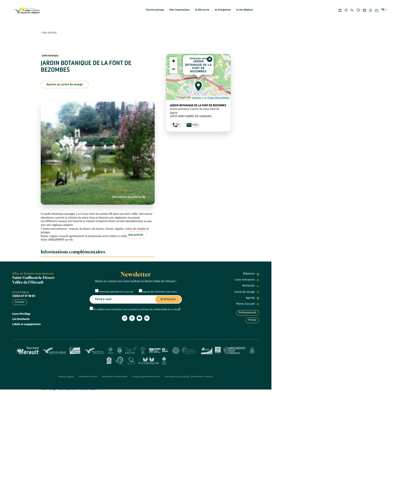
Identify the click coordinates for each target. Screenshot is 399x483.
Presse (252, 320)
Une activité (49, 32)
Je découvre (202, 9)
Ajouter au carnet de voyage (64, 84)
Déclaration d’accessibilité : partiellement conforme (189, 377)
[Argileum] (93, 350)
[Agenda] (364, 10)
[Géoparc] (158, 350)
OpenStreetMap (218, 98)
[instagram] (124, 318)
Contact (19, 302)
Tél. (178, 124)
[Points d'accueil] (371, 10)
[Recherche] (352, 10)
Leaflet (197, 98)
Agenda (250, 298)
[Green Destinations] (206, 350)
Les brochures (21, 319)
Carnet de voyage (244, 292)
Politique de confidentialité (114, 377)
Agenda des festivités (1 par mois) (160, 292)
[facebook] (132, 318)
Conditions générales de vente (146, 377)
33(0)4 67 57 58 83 (23, 296)
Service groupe (155, 9)
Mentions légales (66, 377)
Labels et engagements (26, 324)
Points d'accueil (245, 304)
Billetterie (249, 273)
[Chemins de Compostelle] (190, 350)
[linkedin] (147, 318)
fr (383, 9)
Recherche (248, 285)
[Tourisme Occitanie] (110, 350)
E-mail (194, 124)
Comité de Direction (88, 377)
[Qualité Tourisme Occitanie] (125, 360)
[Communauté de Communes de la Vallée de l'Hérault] (54, 350)
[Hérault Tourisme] (27, 350)
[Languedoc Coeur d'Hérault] (234, 350)
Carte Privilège (21, 314)
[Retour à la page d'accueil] (26, 10)
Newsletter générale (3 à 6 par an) (116, 292)
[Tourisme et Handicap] (252, 350)
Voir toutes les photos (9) (129, 197)
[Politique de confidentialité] (179, 310)
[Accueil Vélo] (109, 360)
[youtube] (139, 318)
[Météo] (377, 10)
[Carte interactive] (346, 10)
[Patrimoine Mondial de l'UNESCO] (175, 350)
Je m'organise (223, 9)
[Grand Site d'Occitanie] (143, 350)
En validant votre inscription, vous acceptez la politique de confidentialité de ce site (136, 310)
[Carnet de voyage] (358, 10)
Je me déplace (244, 9)
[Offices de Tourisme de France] (164, 360)
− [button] (174, 69)
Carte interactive (245, 279)
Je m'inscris (168, 299)
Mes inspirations (180, 9)
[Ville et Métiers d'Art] (148, 360)
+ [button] (174, 61)
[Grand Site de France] (127, 350)
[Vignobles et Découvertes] (218, 350)
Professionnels (247, 312)
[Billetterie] (340, 10)
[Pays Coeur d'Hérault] (75, 350)
